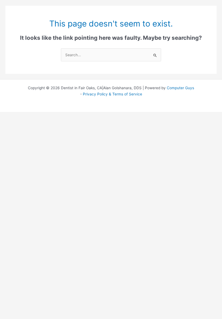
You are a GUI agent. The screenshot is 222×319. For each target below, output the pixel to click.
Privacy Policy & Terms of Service (112, 94)
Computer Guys (180, 88)
